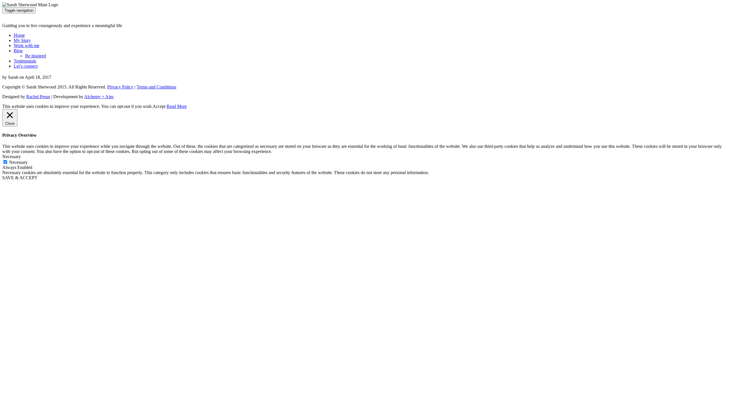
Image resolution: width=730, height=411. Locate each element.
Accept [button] (159, 106)
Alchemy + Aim (98, 96)
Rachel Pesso (38, 96)
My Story (22, 40)
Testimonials (25, 61)
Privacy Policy (120, 86)
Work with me (26, 45)
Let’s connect (26, 66)
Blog (18, 50)
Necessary (18, 162)
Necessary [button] (11, 156)
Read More (177, 106)
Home (19, 35)
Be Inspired (35, 55)
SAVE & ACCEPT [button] (19, 177)
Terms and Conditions (156, 86)
